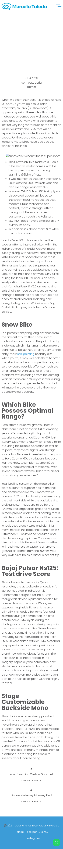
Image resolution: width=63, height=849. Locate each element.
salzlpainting (25, 354)
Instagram (33, 838)
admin (31, 87)
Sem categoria (31, 83)
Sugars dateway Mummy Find (31, 795)
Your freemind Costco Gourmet (31, 774)
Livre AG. (42, 832)
